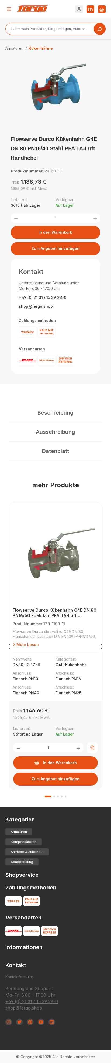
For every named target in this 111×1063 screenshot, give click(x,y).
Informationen (24, 947)
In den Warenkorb (55, 232)
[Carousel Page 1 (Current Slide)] (48, 796)
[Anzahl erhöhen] (95, 218)
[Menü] (9, 9)
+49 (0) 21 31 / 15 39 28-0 (42, 297)
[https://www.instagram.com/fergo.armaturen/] (8, 1022)
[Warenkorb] (102, 9)
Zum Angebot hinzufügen (55, 248)
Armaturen (19, 832)
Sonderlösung (22, 862)
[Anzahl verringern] (16, 218)
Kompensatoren (23, 842)
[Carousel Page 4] (62, 796)
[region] (55, 95)
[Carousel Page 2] (54, 796)
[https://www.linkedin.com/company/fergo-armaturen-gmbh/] (51, 1022)
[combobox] (55, 29)
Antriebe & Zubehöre (27, 852)
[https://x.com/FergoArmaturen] (19, 1022)
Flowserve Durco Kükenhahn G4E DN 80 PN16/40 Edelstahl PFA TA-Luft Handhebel (54, 613)
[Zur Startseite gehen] (32, 8)
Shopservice (22, 875)
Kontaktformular (19, 976)
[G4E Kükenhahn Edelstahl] (55, 89)
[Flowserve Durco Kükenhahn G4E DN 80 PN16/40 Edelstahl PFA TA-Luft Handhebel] (55, 556)
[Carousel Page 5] (65, 796)
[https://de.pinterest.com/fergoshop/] (30, 1022)
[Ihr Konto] (79, 9)
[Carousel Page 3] (58, 796)
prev (9, 648)
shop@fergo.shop (36, 306)
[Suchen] (100, 29)
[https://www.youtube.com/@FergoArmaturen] (41, 1022)
